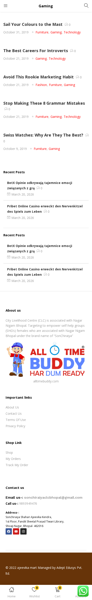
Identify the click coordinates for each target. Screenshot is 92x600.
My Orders (13, 459)
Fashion (41, 85)
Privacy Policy (15, 426)
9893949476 (28, 503)
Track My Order (17, 465)
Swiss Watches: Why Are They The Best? (43, 135)
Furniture (42, 32)
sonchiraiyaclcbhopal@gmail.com (53, 497)
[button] (57, 593)
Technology (72, 32)
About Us (12, 407)
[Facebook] (9, 531)
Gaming (56, 32)
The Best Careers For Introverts (35, 50)
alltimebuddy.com (46, 381)
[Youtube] (16, 531)
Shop (9, 452)
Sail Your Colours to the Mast (33, 24)
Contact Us (14, 413)
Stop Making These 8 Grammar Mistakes (44, 103)
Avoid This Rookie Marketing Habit (38, 77)
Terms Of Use (16, 420)
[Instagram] (23, 531)
